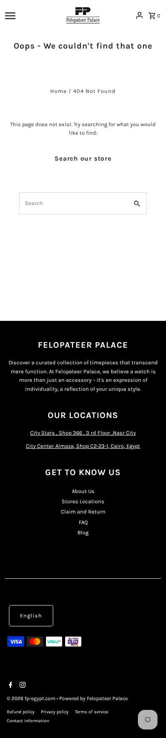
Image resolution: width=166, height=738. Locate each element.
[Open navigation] (29, 15)
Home (58, 91)
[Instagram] (21, 685)
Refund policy (20, 712)
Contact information (28, 721)
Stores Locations (83, 501)
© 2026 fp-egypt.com (32, 698)
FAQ (83, 522)
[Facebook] (9, 685)
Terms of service (91, 712)
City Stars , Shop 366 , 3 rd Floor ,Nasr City (83, 433)
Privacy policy (55, 712)
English (31, 615)
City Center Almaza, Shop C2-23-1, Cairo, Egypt (83, 446)
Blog (83, 532)
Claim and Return (83, 511)
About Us (83, 491)
